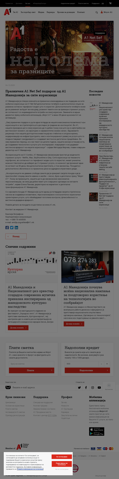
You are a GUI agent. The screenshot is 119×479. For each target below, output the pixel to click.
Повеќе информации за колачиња (30, 469)
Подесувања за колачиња (62, 464)
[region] (38, 463)
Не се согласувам (61, 469)
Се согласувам (61, 457)
